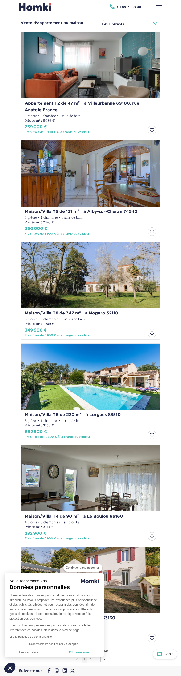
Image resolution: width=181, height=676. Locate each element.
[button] (10, 668)
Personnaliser (29, 652)
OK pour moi (79, 652)
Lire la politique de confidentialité (30, 636)
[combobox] (130, 23)
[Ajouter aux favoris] (152, 130)
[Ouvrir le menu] (159, 7)
